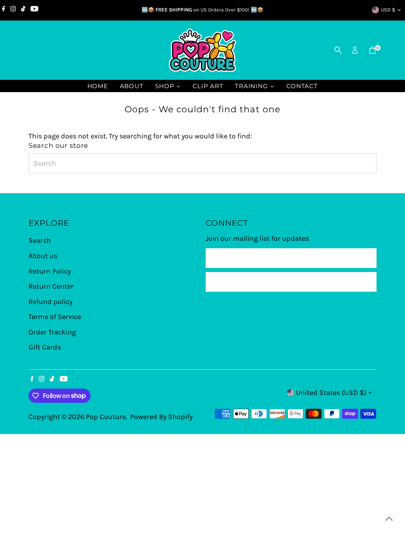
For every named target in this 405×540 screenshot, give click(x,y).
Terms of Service (54, 316)
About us (42, 255)
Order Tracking (52, 332)
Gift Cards (44, 347)
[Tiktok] (23, 9)
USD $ (388, 10)
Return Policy (49, 271)
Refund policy (50, 301)
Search (39, 240)
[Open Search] (338, 50)
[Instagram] (13, 9)
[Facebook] (3, 9)
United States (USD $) (331, 392)
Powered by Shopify (161, 416)
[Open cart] (372, 50)
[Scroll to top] (389, 518)
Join (291, 282)
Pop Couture (106, 416)
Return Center (51, 286)
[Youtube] (34, 9)
